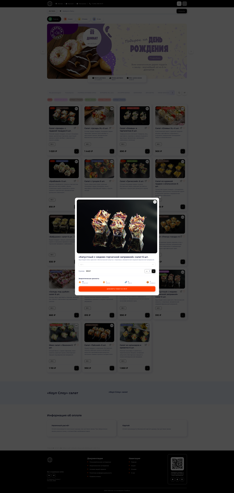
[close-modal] (160, 197)
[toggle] (153, 264)
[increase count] (153, 271)
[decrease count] (146, 271)
